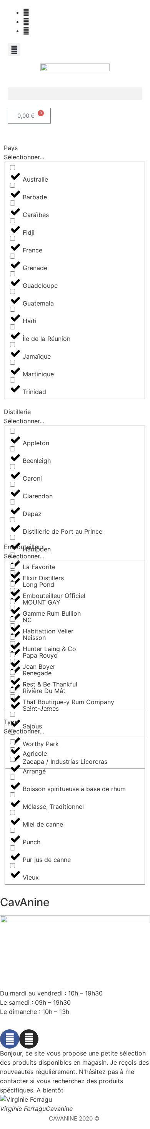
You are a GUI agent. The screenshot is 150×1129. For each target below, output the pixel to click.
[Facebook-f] (9, 1039)
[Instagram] (28, 1039)
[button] (14, 49)
